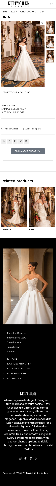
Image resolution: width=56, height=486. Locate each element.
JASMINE (6, 229)
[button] (42, 23)
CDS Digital (27, 473)
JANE (31, 229)
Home (4, 12)
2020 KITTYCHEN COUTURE (23, 12)
